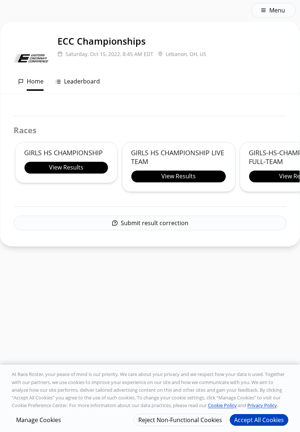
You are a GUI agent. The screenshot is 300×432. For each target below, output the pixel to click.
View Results (66, 167)
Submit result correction (154, 223)
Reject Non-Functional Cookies (180, 420)
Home (35, 81)
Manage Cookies (38, 420)
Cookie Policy (222, 405)
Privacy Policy (262, 405)
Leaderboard (82, 81)
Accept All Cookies (259, 420)
